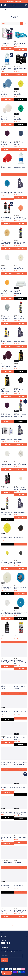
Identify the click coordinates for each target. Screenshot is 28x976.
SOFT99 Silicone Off (19, 637)
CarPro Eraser (17, 862)
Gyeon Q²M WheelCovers (20, 837)
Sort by (3, 23)
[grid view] (21, 23)
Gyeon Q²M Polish (18, 192)
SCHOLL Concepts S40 (6, 812)
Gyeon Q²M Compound (19, 341)
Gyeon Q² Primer (18, 439)
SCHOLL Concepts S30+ (7, 862)
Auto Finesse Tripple (6, 487)
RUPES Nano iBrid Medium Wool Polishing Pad (20, 662)
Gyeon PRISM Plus (18, 935)
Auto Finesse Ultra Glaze (7, 737)
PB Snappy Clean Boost (6, 439)
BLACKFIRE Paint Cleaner (7, 637)
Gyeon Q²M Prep (5, 43)
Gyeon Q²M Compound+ (20, 512)
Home (2, 9)
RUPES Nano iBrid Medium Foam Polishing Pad (6, 713)
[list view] (25, 23)
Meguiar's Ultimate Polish (7, 787)
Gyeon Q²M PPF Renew (6, 341)
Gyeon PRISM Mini (18, 960)
